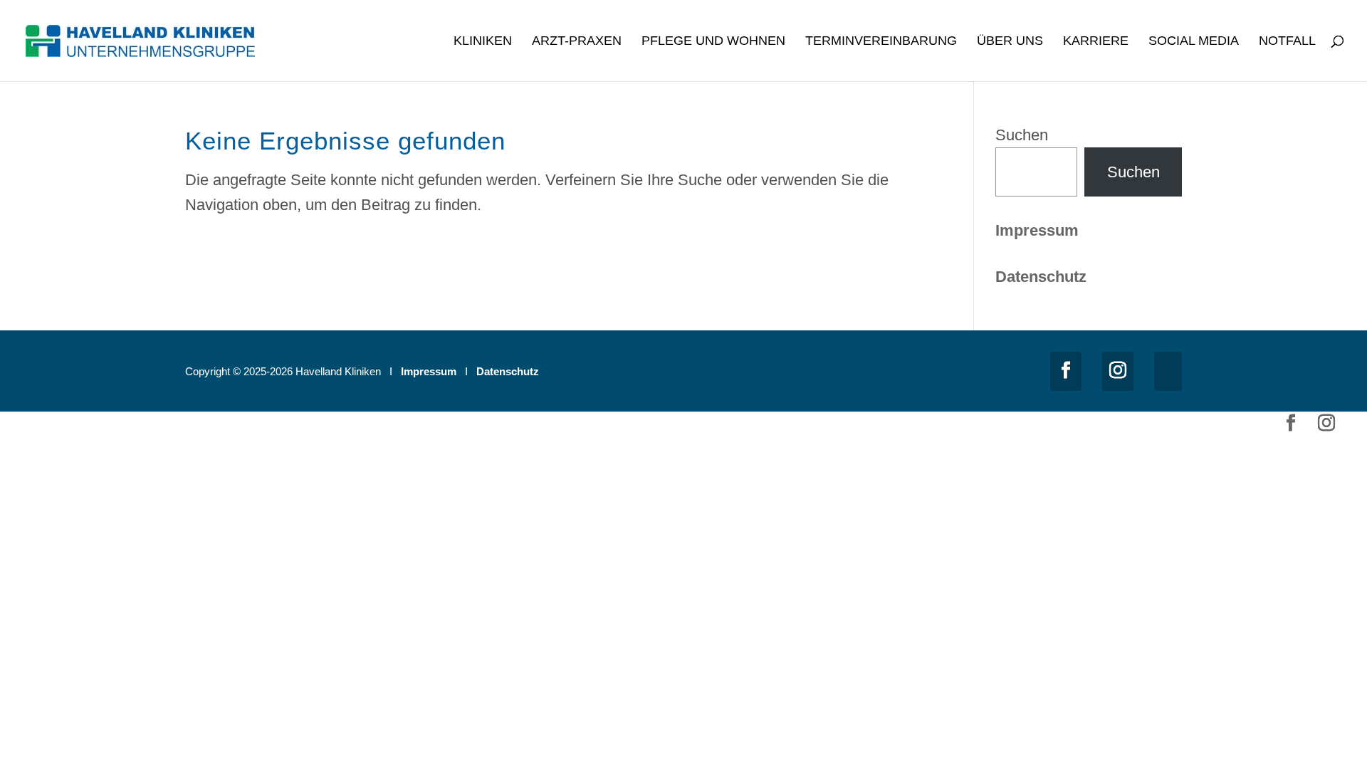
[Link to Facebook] (1065, 371)
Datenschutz (507, 371)
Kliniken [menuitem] (483, 42)
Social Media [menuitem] (1193, 42)
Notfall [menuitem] (1287, 42)
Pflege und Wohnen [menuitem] (713, 42)
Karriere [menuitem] (1095, 42)
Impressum (1037, 230)
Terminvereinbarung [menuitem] (881, 42)
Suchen (1021, 135)
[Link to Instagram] (1117, 371)
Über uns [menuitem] (1010, 42)
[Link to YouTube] (1168, 371)
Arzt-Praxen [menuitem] (577, 42)
